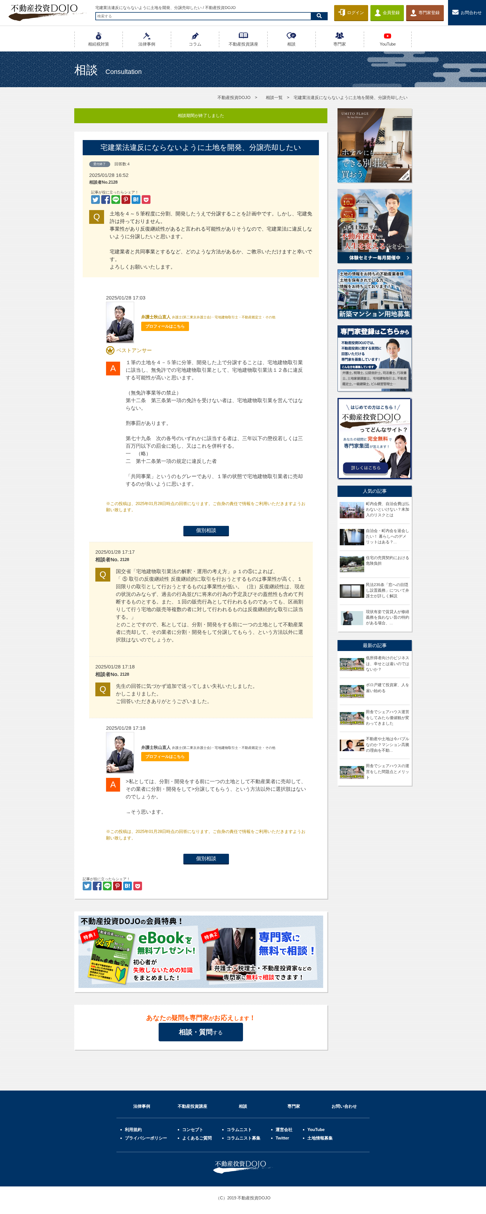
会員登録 (391, 12)
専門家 (293, 1106)
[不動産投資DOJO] (137, 200)
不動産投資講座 (192, 1106)
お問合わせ (471, 12)
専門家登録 (429, 12)
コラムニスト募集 (243, 1138)
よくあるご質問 (197, 1138)
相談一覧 (274, 97)
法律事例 (141, 1106)
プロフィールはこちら (165, 326)
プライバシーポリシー (146, 1138)
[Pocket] (146, 200)
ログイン (355, 12)
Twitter (282, 1138)
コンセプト (192, 1129)
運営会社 (284, 1129)
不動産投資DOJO (234, 97)
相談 (243, 1106)
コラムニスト (239, 1129)
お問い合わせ (344, 1106)
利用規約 (133, 1129)
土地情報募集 (320, 1138)
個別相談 (206, 530)
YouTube (316, 1129)
